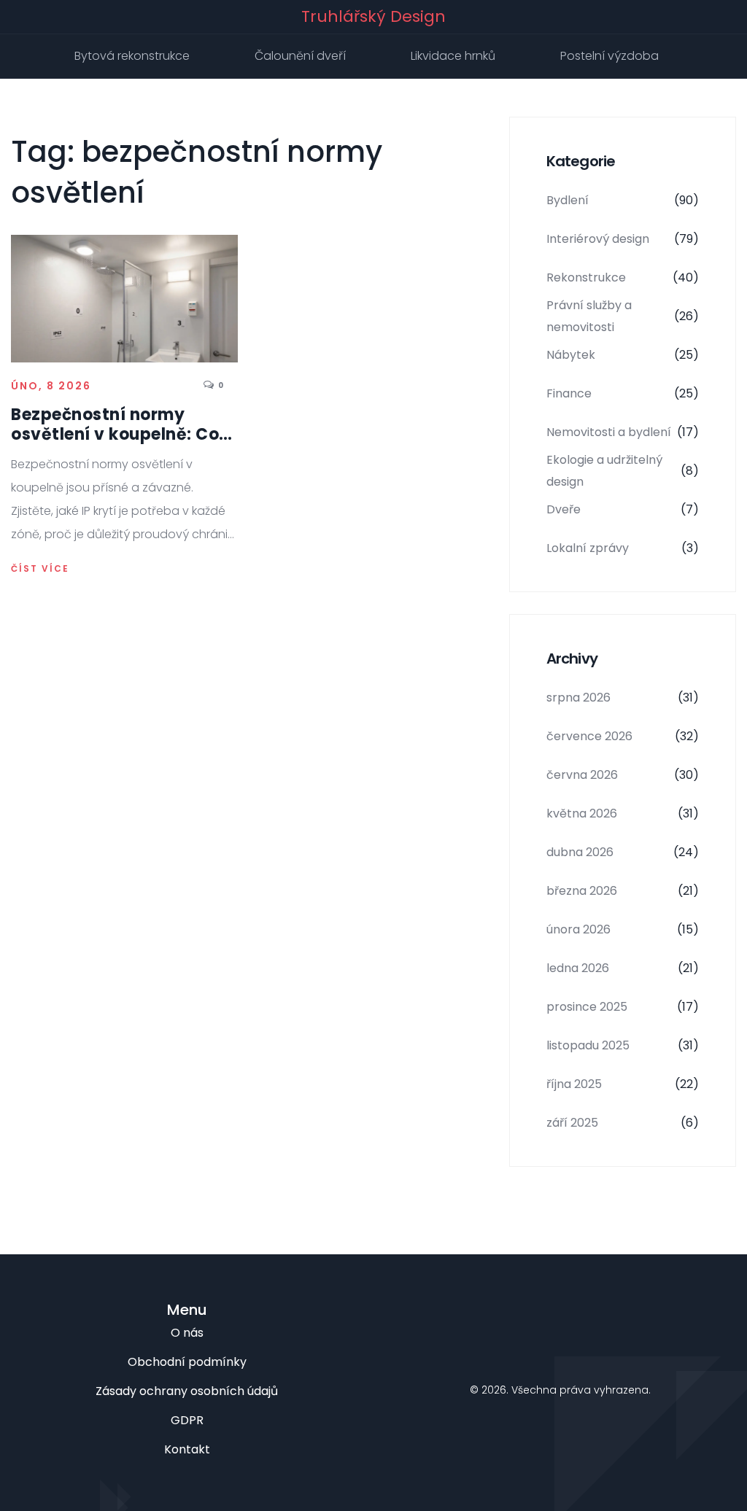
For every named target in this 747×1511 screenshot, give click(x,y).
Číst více (40, 569)
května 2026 (622, 813)
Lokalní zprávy (622, 548)
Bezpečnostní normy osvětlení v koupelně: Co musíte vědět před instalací (115, 424)
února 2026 (622, 929)
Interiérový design (622, 238)
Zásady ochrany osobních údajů (187, 1391)
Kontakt (187, 1449)
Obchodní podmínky (187, 1361)
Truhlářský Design (373, 16)
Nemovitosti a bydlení (622, 432)
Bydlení (622, 200)
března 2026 (622, 890)
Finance (622, 393)
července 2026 (622, 736)
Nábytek (622, 354)
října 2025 (622, 1084)
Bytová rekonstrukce (132, 55)
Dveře (622, 509)
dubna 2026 (622, 852)
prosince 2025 (622, 1006)
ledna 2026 (622, 968)
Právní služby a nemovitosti (622, 316)
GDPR (187, 1420)
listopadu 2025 (622, 1045)
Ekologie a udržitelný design (622, 470)
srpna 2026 (622, 697)
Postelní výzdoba (609, 55)
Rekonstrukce (622, 277)
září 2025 (622, 1122)
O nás (187, 1332)
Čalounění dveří (300, 55)
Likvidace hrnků (453, 55)
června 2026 (622, 774)
